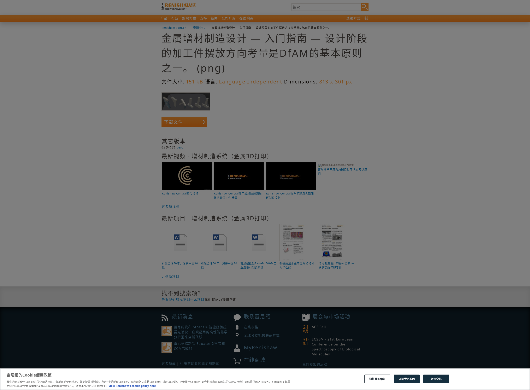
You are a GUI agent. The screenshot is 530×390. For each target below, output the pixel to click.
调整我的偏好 (377, 379)
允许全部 (436, 379)
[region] (265, 379)
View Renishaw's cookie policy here (132, 386)
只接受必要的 (407, 379)
